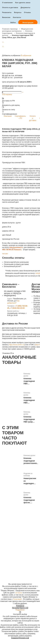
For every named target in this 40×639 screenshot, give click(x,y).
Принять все (24, 608)
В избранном (26, 55)
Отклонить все (24, 638)
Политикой (17, 599)
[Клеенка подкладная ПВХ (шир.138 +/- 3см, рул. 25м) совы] (12, 379)
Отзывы (27, 12)
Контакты (17, 17)
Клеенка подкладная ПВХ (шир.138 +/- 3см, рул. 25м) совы (29, 381)
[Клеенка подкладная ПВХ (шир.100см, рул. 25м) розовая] (12, 398)
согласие (18, 593)
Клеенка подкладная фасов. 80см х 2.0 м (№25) (29, 500)
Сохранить (14, 638)
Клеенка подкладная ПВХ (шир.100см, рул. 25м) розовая (29, 400)
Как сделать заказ (22, 2)
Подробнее (20, 610)
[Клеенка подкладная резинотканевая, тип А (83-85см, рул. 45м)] (12, 459)
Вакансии (6, 17)
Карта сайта (31, 565)
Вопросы (17, 12)
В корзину (8, 94)
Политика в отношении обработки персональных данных (8, 571)
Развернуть (20, 605)
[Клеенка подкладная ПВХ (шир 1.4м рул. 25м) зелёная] (12, 417)
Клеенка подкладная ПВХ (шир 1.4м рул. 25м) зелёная (29, 419)
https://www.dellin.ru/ (16, 345)
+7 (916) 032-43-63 (17, 308)
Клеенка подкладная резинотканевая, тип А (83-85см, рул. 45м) (31, 461)
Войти (13, 22)
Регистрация (28, 22)
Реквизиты (7, 12)
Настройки (15, 608)
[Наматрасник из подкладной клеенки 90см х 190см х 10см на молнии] (12, 478)
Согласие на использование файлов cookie (8, 580)
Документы (25, 7)
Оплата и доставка (10, 7)
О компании (7, 2)
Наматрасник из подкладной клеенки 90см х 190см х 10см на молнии (30, 481)
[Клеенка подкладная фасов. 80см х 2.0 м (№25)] (12, 497)
